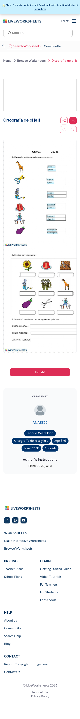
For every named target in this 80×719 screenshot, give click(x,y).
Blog (7, 643)
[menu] (74, 21)
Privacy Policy (40, 696)
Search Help (12, 636)
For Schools (48, 600)
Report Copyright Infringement (26, 664)
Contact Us (12, 672)
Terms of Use (40, 692)
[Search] (8, 32)
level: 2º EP (31, 448)
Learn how (40, 9)
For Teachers (49, 584)
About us (10, 620)
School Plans (13, 576)
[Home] (22, 21)
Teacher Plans (13, 569)
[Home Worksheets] (3, 46)
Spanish (50, 448)
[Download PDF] (73, 120)
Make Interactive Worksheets (25, 540)
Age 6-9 (60, 441)
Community (12, 628)
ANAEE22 (40, 422)
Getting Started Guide (55, 569)
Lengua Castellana (40, 433)
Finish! (40, 372)
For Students (49, 592)
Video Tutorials (51, 576)
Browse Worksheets (18, 548)
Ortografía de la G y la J (31, 441)
